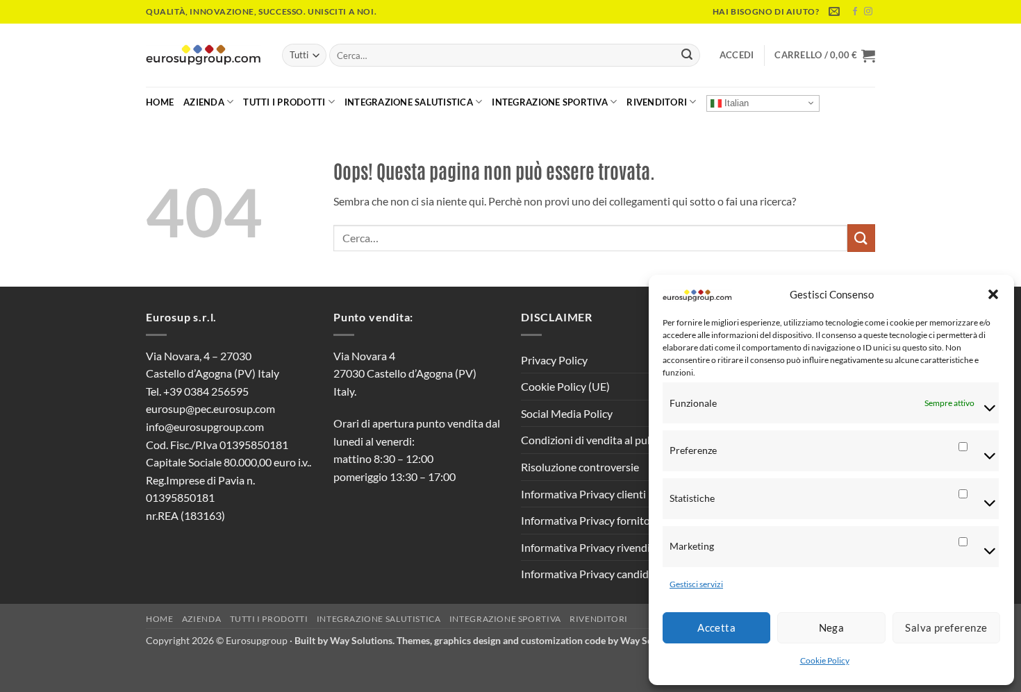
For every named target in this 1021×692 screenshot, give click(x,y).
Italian (735, 102)
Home (160, 102)
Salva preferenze (946, 627)
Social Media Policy (567, 413)
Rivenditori (656, 102)
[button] (993, 294)
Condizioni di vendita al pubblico (598, 439)
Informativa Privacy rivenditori (594, 547)
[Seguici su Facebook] (855, 12)
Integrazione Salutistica (409, 102)
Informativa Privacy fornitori (589, 520)
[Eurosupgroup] (203, 55)
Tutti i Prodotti (284, 102)
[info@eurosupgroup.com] (836, 11)
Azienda (203, 102)
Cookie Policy (824, 660)
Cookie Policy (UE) (565, 386)
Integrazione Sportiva (549, 102)
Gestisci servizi (696, 584)
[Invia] (687, 55)
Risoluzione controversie (580, 466)
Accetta (716, 627)
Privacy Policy (554, 359)
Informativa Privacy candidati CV (600, 573)
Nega (832, 627)
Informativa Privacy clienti (583, 493)
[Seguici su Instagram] (868, 12)
